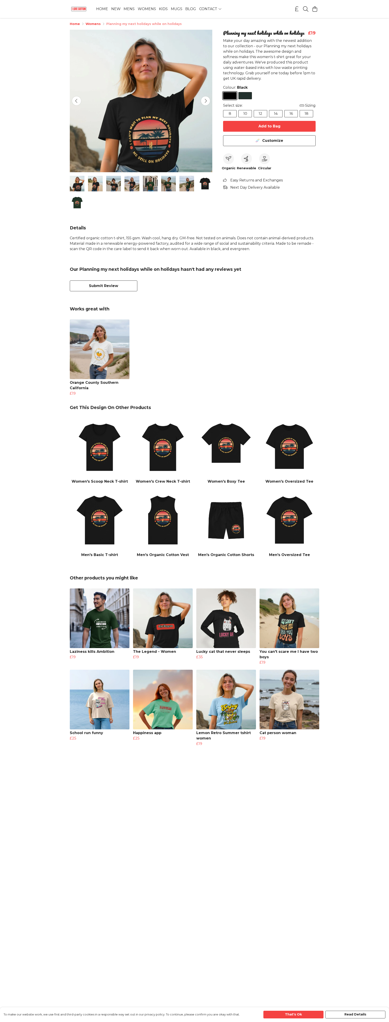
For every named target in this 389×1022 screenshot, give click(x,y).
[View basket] (314, 9)
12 (260, 113)
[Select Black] (230, 95)
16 (291, 113)
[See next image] (205, 100)
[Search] (305, 9)
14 (276, 113)
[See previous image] (76, 100)
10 (245, 113)
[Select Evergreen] (245, 95)
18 (306, 113)
